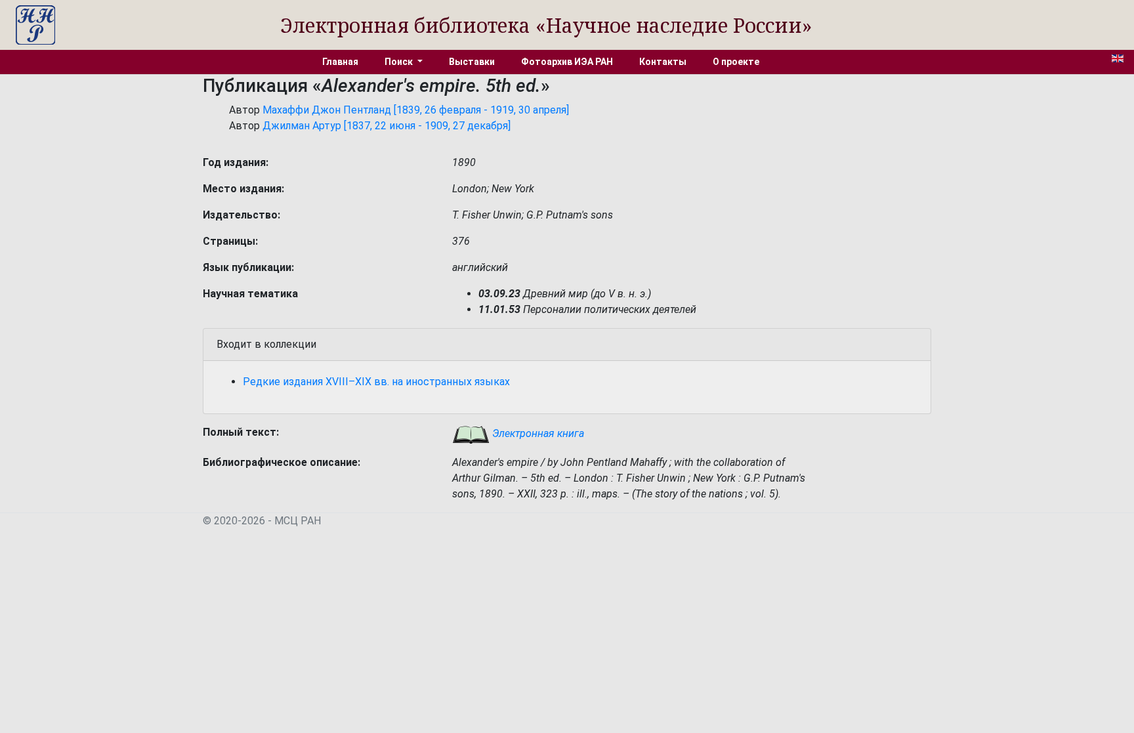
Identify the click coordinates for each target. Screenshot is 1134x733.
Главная (340, 61)
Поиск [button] (400, 61)
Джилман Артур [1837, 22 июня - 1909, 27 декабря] (386, 125)
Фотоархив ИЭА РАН (567, 61)
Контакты (662, 61)
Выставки (472, 61)
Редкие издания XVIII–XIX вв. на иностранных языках (376, 381)
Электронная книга (537, 433)
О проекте (736, 61)
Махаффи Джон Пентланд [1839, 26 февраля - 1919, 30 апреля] (415, 110)
